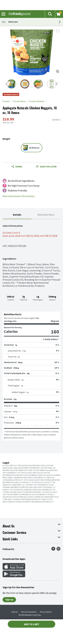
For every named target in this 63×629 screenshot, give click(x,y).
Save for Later (48, 166)
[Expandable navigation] (3, 14)
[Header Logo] (19, 14)
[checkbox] (58, 31)
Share (18, 166)
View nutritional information (19, 196)
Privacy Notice (46, 612)
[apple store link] (14, 568)
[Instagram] (58, 549)
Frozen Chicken (36, 101)
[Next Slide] (56, 84)
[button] (50, 14)
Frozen (6, 101)
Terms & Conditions (29, 612)
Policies (14, 612)
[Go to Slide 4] (51, 83)
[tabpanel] (31, 330)
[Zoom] (57, 71)
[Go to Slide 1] (11, 83)
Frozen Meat (19, 101)
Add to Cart (31, 624)
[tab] (17, 215)
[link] (46, 166)
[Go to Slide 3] (38, 83)
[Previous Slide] (7, 84)
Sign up (9, 599)
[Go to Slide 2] (24, 83)
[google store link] (14, 576)
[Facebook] (53, 549)
